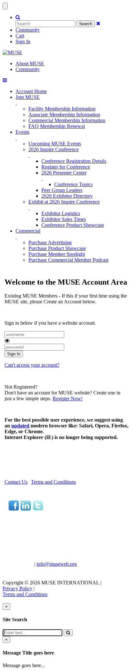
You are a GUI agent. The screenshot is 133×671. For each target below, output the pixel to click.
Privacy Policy (17, 588)
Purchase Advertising (50, 242)
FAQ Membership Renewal (56, 126)
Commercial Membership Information (66, 120)
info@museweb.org (56, 564)
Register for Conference (65, 167)
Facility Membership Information (62, 108)
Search (85, 23)
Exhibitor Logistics (60, 213)
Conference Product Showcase (72, 225)
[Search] (68, 632)
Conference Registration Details (73, 161)
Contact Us (16, 482)
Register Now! (68, 398)
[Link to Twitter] (37, 509)
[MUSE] (12, 52)
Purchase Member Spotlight (56, 254)
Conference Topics (73, 184)
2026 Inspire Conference (53, 149)
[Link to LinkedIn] (25, 509)
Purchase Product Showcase (57, 248)
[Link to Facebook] (13, 509)
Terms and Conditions (53, 482)
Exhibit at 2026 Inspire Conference (64, 201)
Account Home (31, 91)
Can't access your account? (32, 365)
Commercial (27, 231)
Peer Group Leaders (61, 190)
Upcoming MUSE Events (54, 143)
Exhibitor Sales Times (63, 219)
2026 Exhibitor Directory (67, 196)
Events (22, 132)
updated (20, 425)
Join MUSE (27, 97)
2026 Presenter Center (64, 172)
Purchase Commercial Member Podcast (68, 260)
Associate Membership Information (64, 114)
